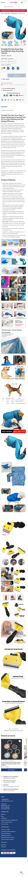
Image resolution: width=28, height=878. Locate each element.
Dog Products (7, 13)
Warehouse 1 (5, 61)
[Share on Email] (17, 100)
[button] (6, 75)
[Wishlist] (20, 741)
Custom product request (7, 839)
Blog (2, 816)
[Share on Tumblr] (14, 100)
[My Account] (22, 2)
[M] (13, 68)
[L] (8, 68)
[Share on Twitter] (8, 100)
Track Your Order (5, 829)
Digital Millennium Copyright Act (9, 820)
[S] (18, 68)
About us (3, 814)
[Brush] (3, 68)
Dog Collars (4, 760)
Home (2, 13)
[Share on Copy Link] (23, 100)
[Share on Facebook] (5, 100)
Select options (11, 769)
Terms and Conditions (6, 822)
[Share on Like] (2, 100)
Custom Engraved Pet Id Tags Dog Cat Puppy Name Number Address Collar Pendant (11, 764)
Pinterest (3, 847)
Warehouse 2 (12, 61)
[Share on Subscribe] (20, 100)
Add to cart (17, 75)
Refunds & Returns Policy (7, 837)
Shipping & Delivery (6, 835)
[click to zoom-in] (13, 27)
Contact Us (4, 818)
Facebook (3, 845)
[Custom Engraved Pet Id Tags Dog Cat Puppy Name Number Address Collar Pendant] (11, 749)
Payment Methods (5, 833)
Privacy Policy (4, 824)
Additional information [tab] (7, 110)
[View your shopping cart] (24, 2)
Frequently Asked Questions (8, 831)
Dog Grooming (14, 13)
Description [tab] (4, 106)
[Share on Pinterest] (11, 100)
